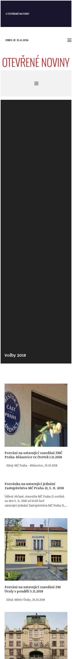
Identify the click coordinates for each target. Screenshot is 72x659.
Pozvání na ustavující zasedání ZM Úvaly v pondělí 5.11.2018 (33, 589)
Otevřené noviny (17, 13)
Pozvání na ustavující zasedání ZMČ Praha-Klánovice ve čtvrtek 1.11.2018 (33, 455)
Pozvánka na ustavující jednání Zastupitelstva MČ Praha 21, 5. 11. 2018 (34, 486)
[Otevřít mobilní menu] (69, 40)
